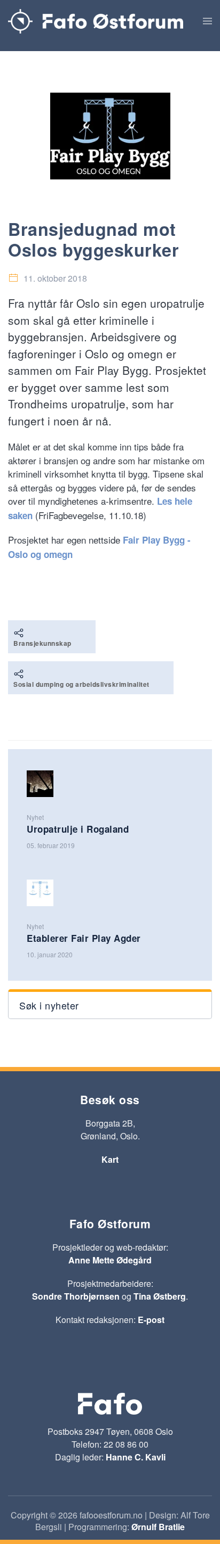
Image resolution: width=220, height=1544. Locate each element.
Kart (110, 1159)
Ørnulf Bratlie (158, 1527)
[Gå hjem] (95, 21)
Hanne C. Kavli (136, 1457)
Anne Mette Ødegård (110, 1260)
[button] (207, 21)
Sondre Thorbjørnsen (76, 1296)
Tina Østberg (159, 1296)
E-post (151, 1319)
